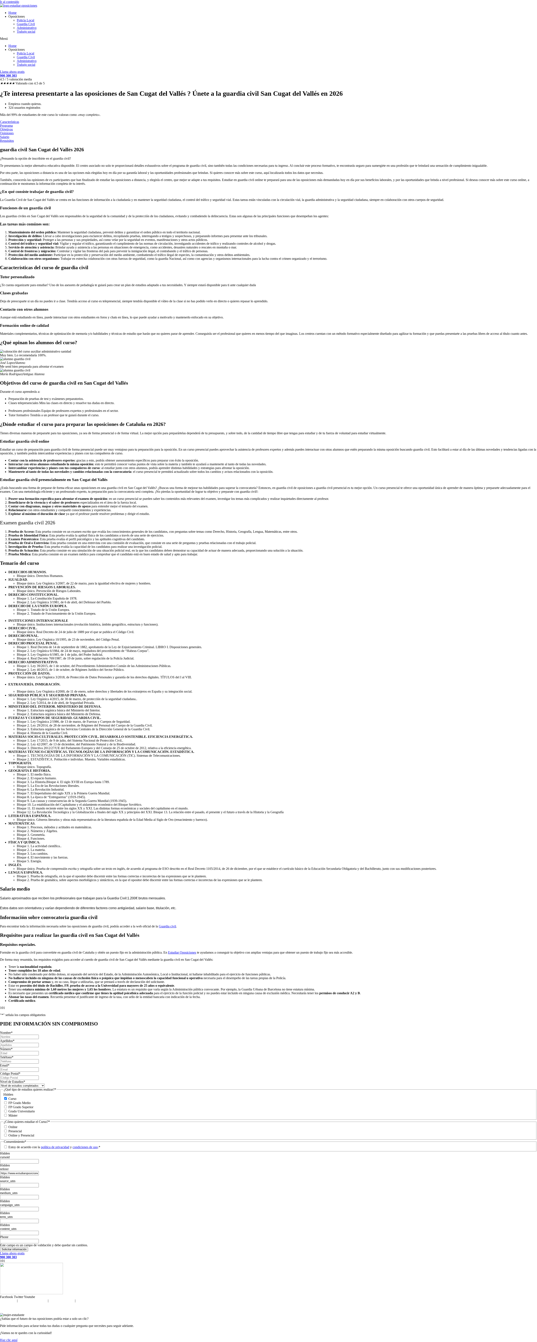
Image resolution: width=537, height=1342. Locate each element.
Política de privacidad (32, 1300)
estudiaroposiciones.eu (277, 1308)
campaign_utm (10, 1205)
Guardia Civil (26, 24)
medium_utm (8, 1193)
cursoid (5, 1157)
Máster (12, 1115)
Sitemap (81, 1300)
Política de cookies (61, 1300)
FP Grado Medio (19, 1103)
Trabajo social (26, 31)
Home (12, 12)
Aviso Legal (8, 1300)
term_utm (6, 1217)
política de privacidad (55, 1147)
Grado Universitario (21, 1111)
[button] (268, 39)
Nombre (6, 1032)
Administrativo (26, 28)
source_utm (7, 1181)
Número (6, 1049)
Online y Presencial (21, 1135)
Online (12, 1127)
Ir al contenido (9, 2)
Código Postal (10, 1073)
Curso (12, 1098)
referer (4, 1169)
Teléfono (6, 1057)
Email (4, 1065)
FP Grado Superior (20, 1107)
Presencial (15, 1131)
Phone (4, 1237)
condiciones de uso (85, 1147)
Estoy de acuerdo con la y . (53, 1147)
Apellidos (7, 1041)
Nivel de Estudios (12, 1081)
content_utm (8, 1229)
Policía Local (25, 20)
